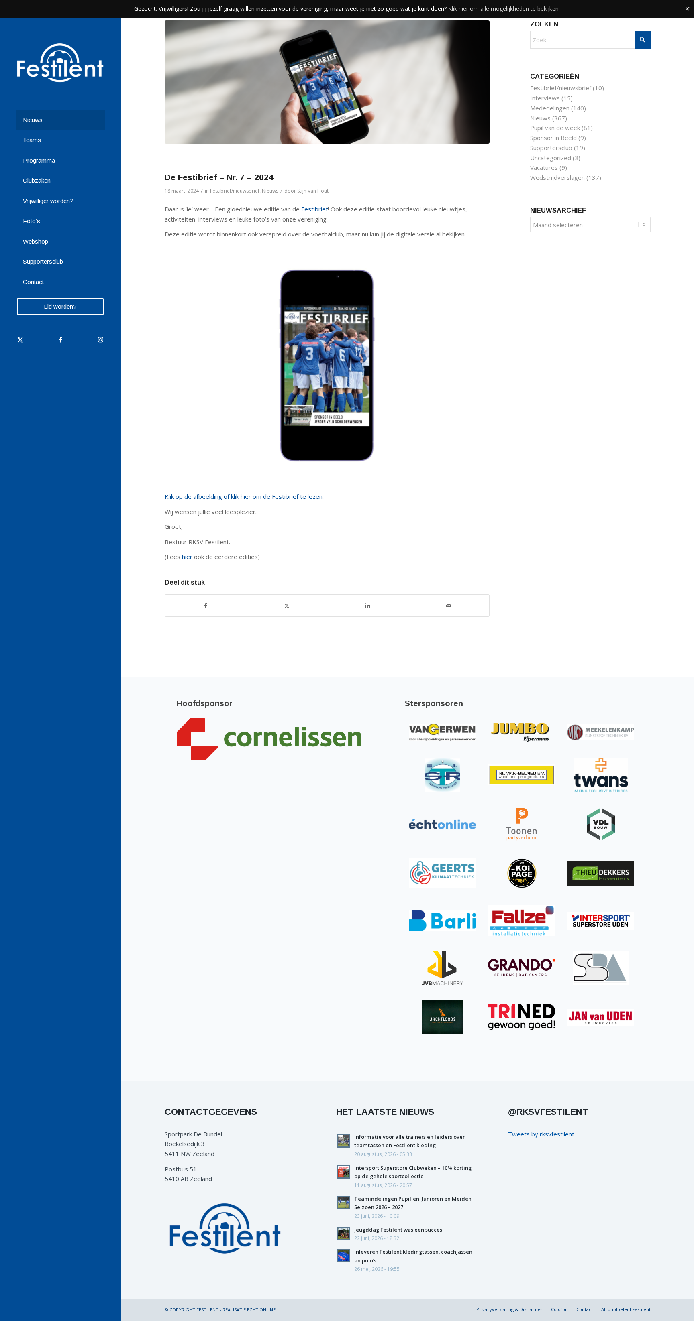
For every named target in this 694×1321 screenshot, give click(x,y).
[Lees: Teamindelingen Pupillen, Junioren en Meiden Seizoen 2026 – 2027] (343, 1202)
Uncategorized (550, 158)
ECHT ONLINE (261, 1310)
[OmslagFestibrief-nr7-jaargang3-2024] (327, 82)
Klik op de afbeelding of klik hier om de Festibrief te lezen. (244, 496)
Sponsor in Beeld (553, 138)
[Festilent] (60, 62)
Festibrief (314, 209)
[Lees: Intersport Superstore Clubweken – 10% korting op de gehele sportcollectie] (343, 1172)
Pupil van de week (555, 128)
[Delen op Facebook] (205, 606)
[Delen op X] (286, 606)
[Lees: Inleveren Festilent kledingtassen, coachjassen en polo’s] (343, 1255)
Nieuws (270, 190)
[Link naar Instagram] (100, 339)
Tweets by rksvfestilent (541, 1134)
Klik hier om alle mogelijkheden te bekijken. (504, 8)
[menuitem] (60, 120)
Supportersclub (551, 148)
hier (187, 557)
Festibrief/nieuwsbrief (234, 190)
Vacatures (544, 167)
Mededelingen (549, 108)
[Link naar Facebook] (60, 339)
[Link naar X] (20, 339)
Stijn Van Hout (313, 190)
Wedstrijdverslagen (557, 177)
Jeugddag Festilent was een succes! (399, 1229)
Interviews (545, 98)
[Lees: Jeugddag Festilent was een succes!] (343, 1233)
